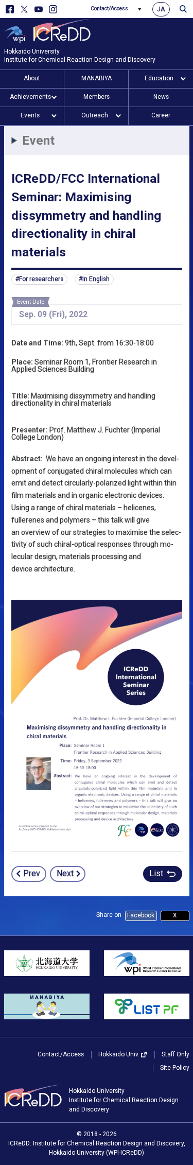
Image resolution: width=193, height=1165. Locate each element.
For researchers (41, 279)
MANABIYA (96, 78)
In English (96, 279)
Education (159, 78)
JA (161, 9)
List (156, 873)
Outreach (94, 115)
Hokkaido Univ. (118, 1054)
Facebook (140, 915)
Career (160, 115)
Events (30, 115)
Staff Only (175, 1054)
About (32, 78)
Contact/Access (109, 8)
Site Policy (174, 1067)
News (161, 96)
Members (96, 96)
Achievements (30, 96)
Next (65, 873)
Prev (31, 873)
